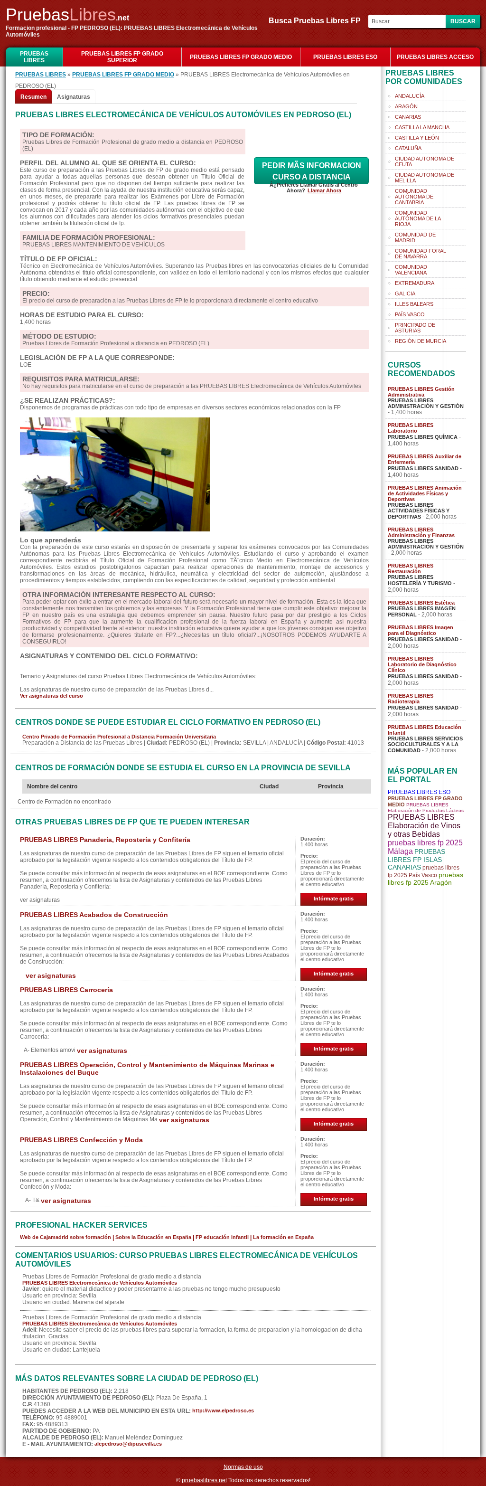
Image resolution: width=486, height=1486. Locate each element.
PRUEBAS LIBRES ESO (345, 57)
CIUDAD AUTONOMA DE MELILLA (424, 177)
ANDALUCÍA (409, 96)
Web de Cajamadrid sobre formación (65, 1237)
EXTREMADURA (414, 283)
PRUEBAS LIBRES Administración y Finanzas (421, 532)
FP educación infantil (222, 1237)
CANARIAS (408, 117)
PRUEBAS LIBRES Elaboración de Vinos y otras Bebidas (424, 825)
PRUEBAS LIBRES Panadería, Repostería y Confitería (105, 839)
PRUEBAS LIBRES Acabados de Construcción (94, 914)
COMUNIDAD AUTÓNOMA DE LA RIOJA (418, 218)
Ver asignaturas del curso (51, 696)
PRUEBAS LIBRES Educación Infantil (424, 730)
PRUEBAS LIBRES (34, 57)
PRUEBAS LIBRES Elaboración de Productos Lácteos (426, 807)
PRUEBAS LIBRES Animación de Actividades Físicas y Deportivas (425, 493)
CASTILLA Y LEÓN (417, 138)
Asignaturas (73, 97)
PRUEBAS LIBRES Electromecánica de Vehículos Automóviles (99, 1283)
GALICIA (405, 293)
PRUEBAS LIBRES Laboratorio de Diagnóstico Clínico (422, 664)
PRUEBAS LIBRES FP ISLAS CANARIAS (416, 859)
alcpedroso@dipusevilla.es (128, 1444)
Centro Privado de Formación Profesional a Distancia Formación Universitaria (119, 736)
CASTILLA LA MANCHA (422, 127)
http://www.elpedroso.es (223, 1410)
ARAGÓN (406, 106)
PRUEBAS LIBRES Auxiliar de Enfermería (424, 459)
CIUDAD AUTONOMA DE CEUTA (424, 161)
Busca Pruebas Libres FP (317, 21)
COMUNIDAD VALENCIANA (411, 269)
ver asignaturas (51, 975)
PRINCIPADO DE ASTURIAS (415, 327)
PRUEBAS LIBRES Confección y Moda (81, 1140)
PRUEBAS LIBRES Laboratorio (410, 428)
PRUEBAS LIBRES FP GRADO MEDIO (241, 57)
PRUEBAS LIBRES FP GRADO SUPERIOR (122, 57)
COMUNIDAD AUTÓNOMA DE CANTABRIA (414, 196)
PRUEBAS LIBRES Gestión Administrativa (421, 392)
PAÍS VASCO (410, 314)
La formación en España (283, 1237)
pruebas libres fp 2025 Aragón (425, 878)
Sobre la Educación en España (153, 1237)
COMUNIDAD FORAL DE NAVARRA (420, 253)
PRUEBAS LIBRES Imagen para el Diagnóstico (420, 630)
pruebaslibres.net (204, 1480)
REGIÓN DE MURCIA (420, 341)
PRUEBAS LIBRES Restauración (410, 568)
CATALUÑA (408, 148)
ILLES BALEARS (414, 304)
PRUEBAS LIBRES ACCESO (435, 57)
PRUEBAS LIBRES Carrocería (66, 990)
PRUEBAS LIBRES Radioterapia (410, 698)
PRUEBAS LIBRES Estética (421, 603)
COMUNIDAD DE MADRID (415, 237)
